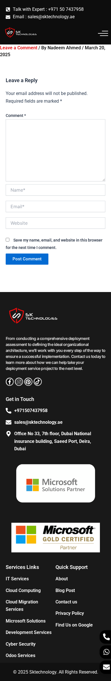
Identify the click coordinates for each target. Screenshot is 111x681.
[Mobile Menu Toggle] (103, 33)
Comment (16, 115)
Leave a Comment (18, 47)
